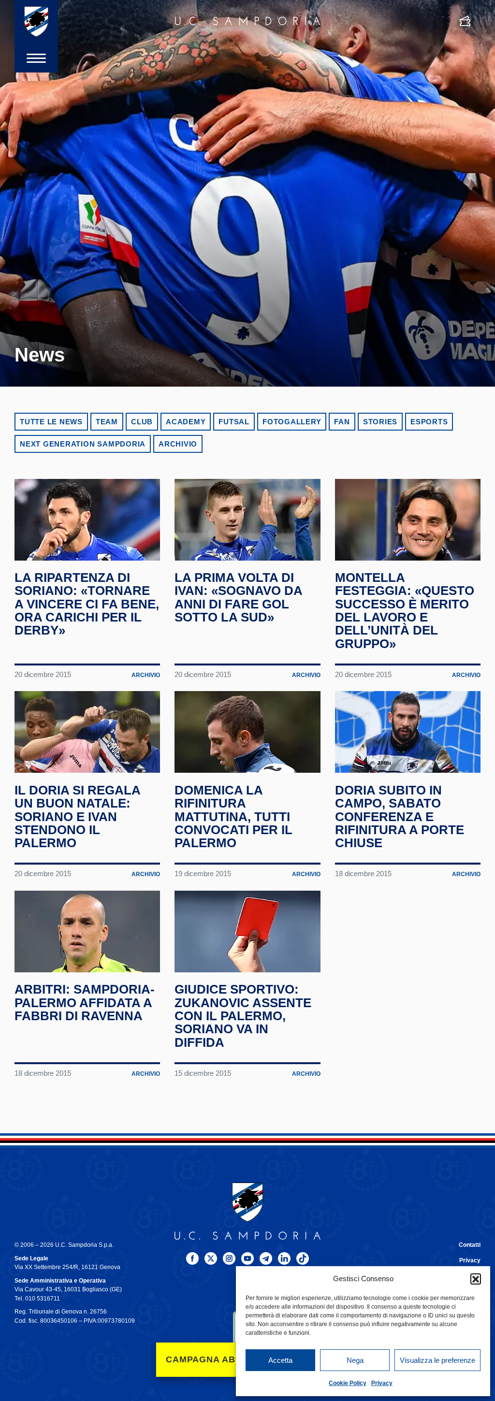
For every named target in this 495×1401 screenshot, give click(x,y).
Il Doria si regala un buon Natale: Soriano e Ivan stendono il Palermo (77, 816)
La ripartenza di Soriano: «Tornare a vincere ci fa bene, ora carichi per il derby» (87, 603)
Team (107, 422)
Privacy (382, 1383)
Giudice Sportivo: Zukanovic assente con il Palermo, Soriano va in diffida (243, 1015)
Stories (380, 422)
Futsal (233, 422)
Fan (341, 422)
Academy (185, 422)
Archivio (178, 444)
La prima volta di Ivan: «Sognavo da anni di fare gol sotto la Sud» (238, 597)
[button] (475, 1279)
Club (142, 422)
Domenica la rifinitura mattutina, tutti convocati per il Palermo (233, 816)
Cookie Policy (347, 1383)
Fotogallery (291, 422)
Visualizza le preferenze (437, 1360)
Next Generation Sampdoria (83, 444)
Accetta (280, 1360)
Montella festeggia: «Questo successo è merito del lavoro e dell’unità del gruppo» (404, 610)
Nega (355, 1360)
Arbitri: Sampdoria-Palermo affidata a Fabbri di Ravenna (85, 1002)
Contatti (469, 1245)
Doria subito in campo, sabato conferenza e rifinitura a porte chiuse (399, 816)
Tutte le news (51, 422)
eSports (429, 422)
